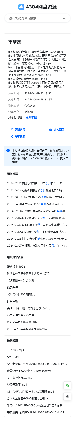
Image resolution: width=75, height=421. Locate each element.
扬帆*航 (29, 111)
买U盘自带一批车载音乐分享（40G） (29, 308)
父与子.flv (13, 356)
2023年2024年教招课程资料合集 (27, 329)
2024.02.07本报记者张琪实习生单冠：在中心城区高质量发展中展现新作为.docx (39, 245)
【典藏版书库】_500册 (21, 280)
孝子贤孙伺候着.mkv (19, 377)
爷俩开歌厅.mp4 (17, 384)
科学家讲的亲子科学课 (20, 315)
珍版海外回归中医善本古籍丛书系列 (28, 273)
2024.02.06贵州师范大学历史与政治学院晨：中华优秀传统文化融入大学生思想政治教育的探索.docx (39, 211)
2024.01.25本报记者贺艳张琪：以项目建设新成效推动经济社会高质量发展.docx (39, 238)
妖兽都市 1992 (16, 266)
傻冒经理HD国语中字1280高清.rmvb (29, 370)
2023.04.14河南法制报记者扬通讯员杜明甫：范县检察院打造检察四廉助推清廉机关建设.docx (39, 190)
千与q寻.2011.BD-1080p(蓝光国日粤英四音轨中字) (38, 405)
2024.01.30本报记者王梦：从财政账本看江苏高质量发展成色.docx (39, 224)
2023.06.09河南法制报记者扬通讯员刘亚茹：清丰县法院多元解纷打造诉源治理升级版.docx (39, 197)
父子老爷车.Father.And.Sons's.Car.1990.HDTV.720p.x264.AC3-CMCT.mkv (39, 363)
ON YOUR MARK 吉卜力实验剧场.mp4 (30, 391)
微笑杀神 (12, 287)
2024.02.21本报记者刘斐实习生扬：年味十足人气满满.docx (39, 183)
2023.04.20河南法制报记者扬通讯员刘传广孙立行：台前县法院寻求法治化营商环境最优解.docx (39, 204)
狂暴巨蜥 (12, 301)
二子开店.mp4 (15, 350)
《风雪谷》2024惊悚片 (21, 294)
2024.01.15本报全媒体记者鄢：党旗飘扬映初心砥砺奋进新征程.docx (39, 217)
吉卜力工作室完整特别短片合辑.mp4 (29, 398)
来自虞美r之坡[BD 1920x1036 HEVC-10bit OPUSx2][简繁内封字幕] (39, 412)
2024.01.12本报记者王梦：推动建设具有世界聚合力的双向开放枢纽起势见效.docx (39, 231)
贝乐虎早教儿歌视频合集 (22, 322)
